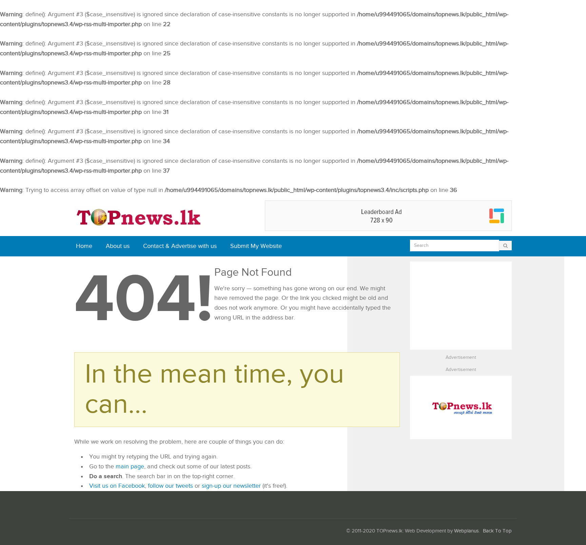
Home (84, 246)
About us (118, 246)
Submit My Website (256, 246)
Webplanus (466, 531)
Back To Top (497, 531)
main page (130, 466)
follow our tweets (170, 485)
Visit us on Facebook (117, 485)
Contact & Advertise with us (180, 246)
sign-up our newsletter (231, 485)
